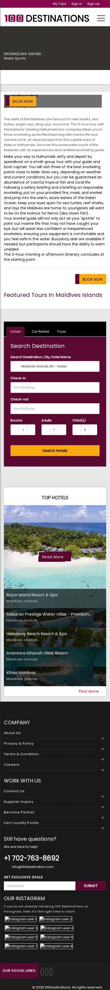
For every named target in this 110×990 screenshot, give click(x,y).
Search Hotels (55, 450)
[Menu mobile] (101, 19)
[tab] (55, 618)
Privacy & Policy (19, 743)
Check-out (19, 399)
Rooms (16, 420)
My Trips (59, 3)
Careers (11, 764)
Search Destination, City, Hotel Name (40, 357)
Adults (46, 420)
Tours (61, 331)
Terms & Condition (21, 754)
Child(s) (79, 420)
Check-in (18, 378)
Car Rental (40, 331)
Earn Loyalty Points (21, 822)
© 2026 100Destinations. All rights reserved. (67, 987)
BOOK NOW (23, 101)
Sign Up (93, 3)
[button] (55, 598)
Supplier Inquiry (19, 801)
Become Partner (19, 812)
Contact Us (14, 791)
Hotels (15, 331)
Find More (89, 691)
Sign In (76, 3)
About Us (12, 732)
